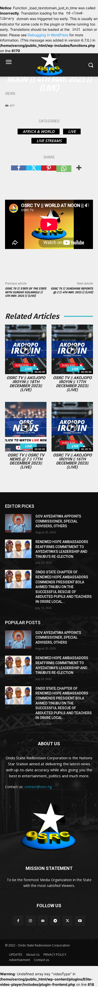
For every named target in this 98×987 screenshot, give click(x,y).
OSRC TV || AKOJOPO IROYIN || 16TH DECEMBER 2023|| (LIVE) (72, 461)
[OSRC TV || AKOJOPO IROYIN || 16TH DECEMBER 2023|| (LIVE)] (72, 426)
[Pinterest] (48, 172)
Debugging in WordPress (48, 35)
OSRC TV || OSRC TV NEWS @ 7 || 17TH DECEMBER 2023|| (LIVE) (26, 461)
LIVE (72, 131)
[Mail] (43, 920)
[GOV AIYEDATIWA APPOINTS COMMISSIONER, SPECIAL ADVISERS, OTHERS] (18, 523)
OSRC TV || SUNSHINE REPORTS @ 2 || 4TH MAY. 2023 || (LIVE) (72, 290)
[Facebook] (18, 172)
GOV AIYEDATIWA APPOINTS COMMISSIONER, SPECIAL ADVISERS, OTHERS (58, 521)
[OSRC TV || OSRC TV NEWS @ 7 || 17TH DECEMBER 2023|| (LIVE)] (25, 426)
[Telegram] (55, 920)
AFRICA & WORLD (39, 131)
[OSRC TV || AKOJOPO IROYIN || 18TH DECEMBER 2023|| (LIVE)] (25, 349)
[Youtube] (80, 920)
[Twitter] (33, 172)
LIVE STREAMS (49, 140)
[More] (79, 172)
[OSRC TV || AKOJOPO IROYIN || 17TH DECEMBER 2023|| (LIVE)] (72, 349)
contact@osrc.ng (38, 786)
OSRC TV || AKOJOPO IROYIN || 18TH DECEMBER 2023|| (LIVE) (26, 383)
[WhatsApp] (63, 172)
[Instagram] (30, 920)
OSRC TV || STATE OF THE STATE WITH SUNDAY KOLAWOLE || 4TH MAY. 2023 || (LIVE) (25, 292)
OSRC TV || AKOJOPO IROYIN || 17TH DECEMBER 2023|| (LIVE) (72, 383)
